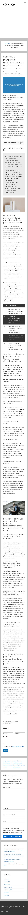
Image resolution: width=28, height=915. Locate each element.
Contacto (12, 906)
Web (4, 821)
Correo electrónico (8, 815)
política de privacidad (18, 746)
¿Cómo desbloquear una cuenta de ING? (13, 856)
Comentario (7, 787)
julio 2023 (6, 892)
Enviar (6, 750)
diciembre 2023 (8, 887)
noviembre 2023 (8, 889)
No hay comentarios (18, 75)
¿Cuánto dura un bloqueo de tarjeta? (12, 854)
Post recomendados (6, 907)
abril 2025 (6, 879)
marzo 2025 (7, 881)
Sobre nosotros (4, 906)
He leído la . (14, 746)
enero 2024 (7, 884)
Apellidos (17, 733)
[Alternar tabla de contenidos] (21, 143)
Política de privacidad (20, 906)
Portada (7, 43)
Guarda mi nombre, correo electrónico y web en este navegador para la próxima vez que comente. (14, 830)
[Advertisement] (14, 24)
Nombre (5, 733)
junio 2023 (6, 895)
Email (5, 737)
